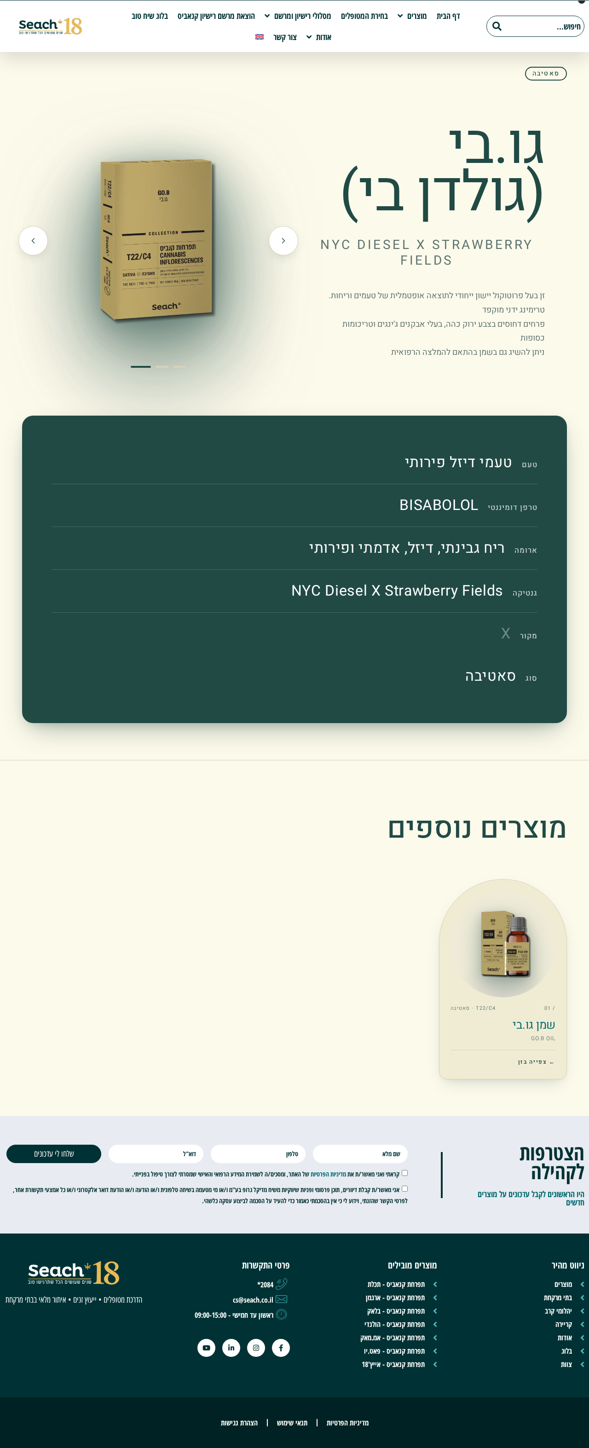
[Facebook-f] (281, 1348)
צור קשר (285, 36)
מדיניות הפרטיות (328, 1174)
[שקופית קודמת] (283, 240)
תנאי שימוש (292, 1423)
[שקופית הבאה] (33, 240)
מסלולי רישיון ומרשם (302, 15)
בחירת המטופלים (364, 15)
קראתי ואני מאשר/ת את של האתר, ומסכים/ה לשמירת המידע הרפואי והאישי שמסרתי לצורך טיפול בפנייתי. (265, 1174)
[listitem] (503, 979)
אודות (323, 36)
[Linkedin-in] (231, 1348)
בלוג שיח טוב (150, 15)
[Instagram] (256, 1348)
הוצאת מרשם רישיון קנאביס (216, 15)
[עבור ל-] (259, 36)
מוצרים (417, 15)
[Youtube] (206, 1348)
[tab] (141, 367)
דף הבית (448, 15)
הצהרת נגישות (239, 1423)
